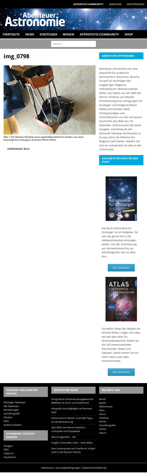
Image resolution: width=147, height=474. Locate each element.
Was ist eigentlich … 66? (63, 437)
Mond (102, 399)
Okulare (8, 417)
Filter (6, 421)
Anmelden (115, 4)
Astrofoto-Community (99, 34)
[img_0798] (50, 132)
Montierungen (11, 409)
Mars (102, 410)
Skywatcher (10, 457)
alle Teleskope (11, 406)
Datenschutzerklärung (94, 467)
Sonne (102, 429)
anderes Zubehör (13, 424)
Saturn (102, 432)
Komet (102, 421)
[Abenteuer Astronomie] (73, 19)
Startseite (11, 34)
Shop (129, 34)
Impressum (47, 467)
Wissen (68, 34)
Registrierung (135, 4)
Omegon (8, 446)
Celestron (9, 453)
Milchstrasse (105, 406)
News (29, 34)
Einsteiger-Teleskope (14, 402)
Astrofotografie (12, 413)
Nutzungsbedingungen (68, 467)
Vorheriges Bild (18, 148)
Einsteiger (48, 34)
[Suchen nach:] (73, 43)
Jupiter (102, 402)
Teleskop (104, 417)
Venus (102, 414)
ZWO (6, 449)
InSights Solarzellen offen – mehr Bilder (72, 442)
